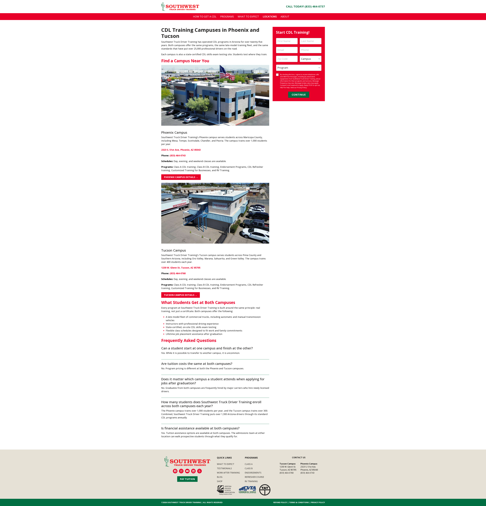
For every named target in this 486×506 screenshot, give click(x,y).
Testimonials (224, 468)
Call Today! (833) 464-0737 (305, 6)
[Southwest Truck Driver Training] (180, 6)
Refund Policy (280, 502)
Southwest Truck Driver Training (184, 502)
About (285, 16)
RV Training (251, 481)
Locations (270, 16)
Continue (299, 94)
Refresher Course (254, 477)
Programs (227, 16)
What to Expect (248, 16)
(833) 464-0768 (178, 273)
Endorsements (253, 472)
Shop (219, 481)
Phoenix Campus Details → (181, 177)
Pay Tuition (187, 479)
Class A (248, 464)
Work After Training (228, 472)
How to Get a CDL (204, 16)
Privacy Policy (302, 87)
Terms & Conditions (299, 502)
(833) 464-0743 (178, 155)
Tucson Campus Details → (180, 294)
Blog (219, 477)
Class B (249, 468)
